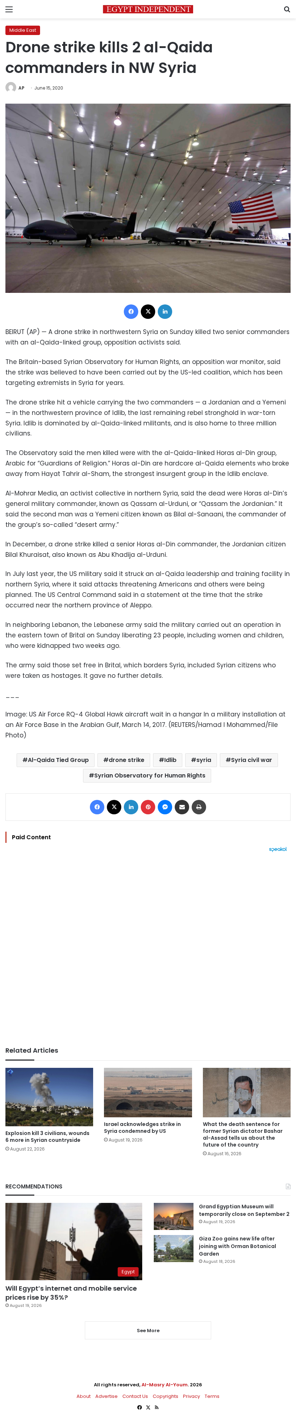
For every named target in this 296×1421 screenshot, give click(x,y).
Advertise (106, 1396)
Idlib (170, 760)
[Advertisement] (148, 949)
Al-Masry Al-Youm (165, 1384)
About (84, 1396)
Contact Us (135, 1396)
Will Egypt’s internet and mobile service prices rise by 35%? (71, 1293)
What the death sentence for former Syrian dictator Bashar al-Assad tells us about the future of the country (243, 1134)
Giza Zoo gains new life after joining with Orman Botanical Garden (237, 1246)
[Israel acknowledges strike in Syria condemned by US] (148, 1092)
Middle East (22, 30)
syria (203, 760)
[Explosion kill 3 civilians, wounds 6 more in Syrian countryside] (49, 1097)
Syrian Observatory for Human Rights (149, 775)
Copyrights (165, 1396)
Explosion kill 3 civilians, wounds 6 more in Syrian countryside (47, 1137)
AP (21, 88)
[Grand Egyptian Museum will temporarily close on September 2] (173, 1216)
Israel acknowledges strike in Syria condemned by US (142, 1128)
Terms (212, 1396)
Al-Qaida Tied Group (58, 760)
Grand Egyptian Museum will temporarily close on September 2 (244, 1210)
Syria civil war (251, 760)
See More (148, 1330)
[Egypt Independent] (148, 9)
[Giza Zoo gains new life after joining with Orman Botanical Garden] (173, 1248)
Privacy (191, 1396)
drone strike (126, 760)
